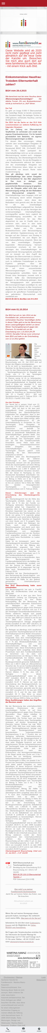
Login (43, 977)
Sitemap (19, 977)
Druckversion (9, 977)
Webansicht (41, 980)
